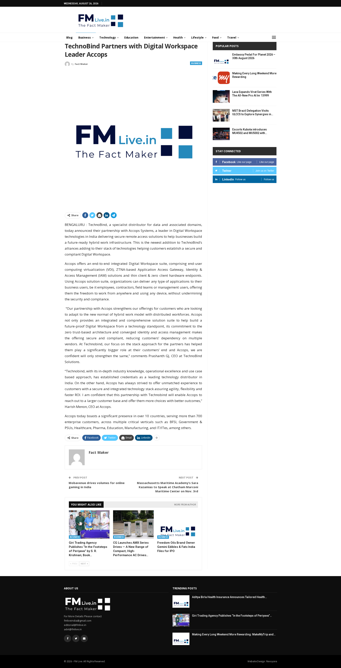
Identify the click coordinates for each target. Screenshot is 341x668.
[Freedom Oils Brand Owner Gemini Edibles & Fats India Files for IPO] (177, 524)
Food (215, 37)
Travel (231, 37)
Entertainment (154, 37)
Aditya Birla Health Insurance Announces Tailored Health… (229, 597)
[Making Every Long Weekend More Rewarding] (221, 78)
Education (131, 37)
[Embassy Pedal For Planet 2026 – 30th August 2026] (221, 59)
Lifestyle (197, 37)
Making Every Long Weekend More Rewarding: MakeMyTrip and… (233, 634)
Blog (69, 37)
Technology (107, 37)
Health (178, 37)
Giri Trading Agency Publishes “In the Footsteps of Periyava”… (232, 615)
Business (84, 37)
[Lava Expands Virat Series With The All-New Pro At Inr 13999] (221, 96)
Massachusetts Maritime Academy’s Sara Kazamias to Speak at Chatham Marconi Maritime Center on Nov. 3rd (167, 487)
